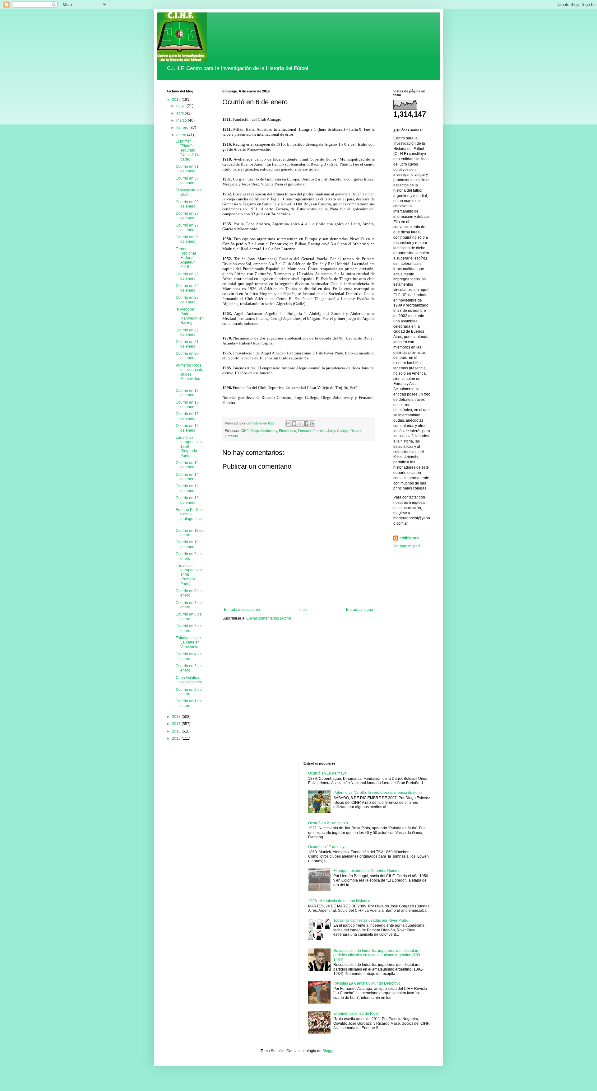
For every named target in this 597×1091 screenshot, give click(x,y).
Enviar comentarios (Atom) (268, 618)
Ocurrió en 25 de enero (187, 276)
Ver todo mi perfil (407, 546)
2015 (177, 738)
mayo (181, 106)
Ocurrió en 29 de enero (187, 204)
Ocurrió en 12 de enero (187, 500)
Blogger (329, 1051)
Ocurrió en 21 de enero (187, 343)
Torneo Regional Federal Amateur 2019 (186, 258)
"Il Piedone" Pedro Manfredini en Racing (190, 316)
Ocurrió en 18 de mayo (327, 773)
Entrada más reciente (242, 609)
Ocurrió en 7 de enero (189, 605)
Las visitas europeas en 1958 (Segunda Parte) (189, 446)
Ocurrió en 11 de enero (190, 532)
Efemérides (287, 431)
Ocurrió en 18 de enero (187, 404)
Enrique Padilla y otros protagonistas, (189, 516)
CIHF (244, 431)
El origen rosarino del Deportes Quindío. (367, 871)
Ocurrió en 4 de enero (189, 656)
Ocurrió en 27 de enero (187, 227)
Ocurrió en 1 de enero (189, 703)
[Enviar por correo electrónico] (288, 423)
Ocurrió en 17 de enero (187, 416)
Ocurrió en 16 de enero (187, 428)
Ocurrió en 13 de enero (187, 488)
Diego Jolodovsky (263, 431)
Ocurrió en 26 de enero (187, 239)
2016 (177, 731)
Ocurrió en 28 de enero (187, 215)
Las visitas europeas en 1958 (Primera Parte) (189, 575)
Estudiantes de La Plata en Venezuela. (188, 642)
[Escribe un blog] (294, 423)
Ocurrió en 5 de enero (189, 628)
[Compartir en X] (300, 423)
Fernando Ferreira (312, 431)
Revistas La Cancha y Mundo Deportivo (366, 983)
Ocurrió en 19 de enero (187, 392)
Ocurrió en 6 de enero (189, 616)
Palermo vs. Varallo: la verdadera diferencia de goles (378, 792)
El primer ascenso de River (356, 1013)
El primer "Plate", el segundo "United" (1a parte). (188, 150)
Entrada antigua (359, 609)
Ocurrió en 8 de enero (189, 593)
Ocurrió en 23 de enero (187, 299)
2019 (177, 99)
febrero (182, 127)
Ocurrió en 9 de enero (189, 556)
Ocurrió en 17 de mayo (327, 847)
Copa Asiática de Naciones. (189, 680)
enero (181, 135)
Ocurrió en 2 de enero (189, 691)
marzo (182, 120)
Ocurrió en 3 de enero (189, 668)
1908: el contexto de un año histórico (339, 901)
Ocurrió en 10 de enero (187, 544)
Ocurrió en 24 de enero (187, 287)
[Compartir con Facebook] (306, 423)
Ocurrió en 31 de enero (187, 168)
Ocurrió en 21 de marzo (328, 823)
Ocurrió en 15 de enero (187, 465)
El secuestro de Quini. (189, 192)
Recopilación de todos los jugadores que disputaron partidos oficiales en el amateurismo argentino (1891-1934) (378, 955)
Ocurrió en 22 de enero (187, 332)
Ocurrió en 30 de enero (187, 180)
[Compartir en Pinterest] (312, 423)
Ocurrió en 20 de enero (187, 355)
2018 (177, 716)
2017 (177, 724)
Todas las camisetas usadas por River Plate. (370, 920)
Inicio (303, 609)
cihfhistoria (409, 538)
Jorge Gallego (338, 431)
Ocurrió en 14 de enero (187, 476)
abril (180, 113)
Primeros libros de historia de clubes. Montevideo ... (189, 374)
